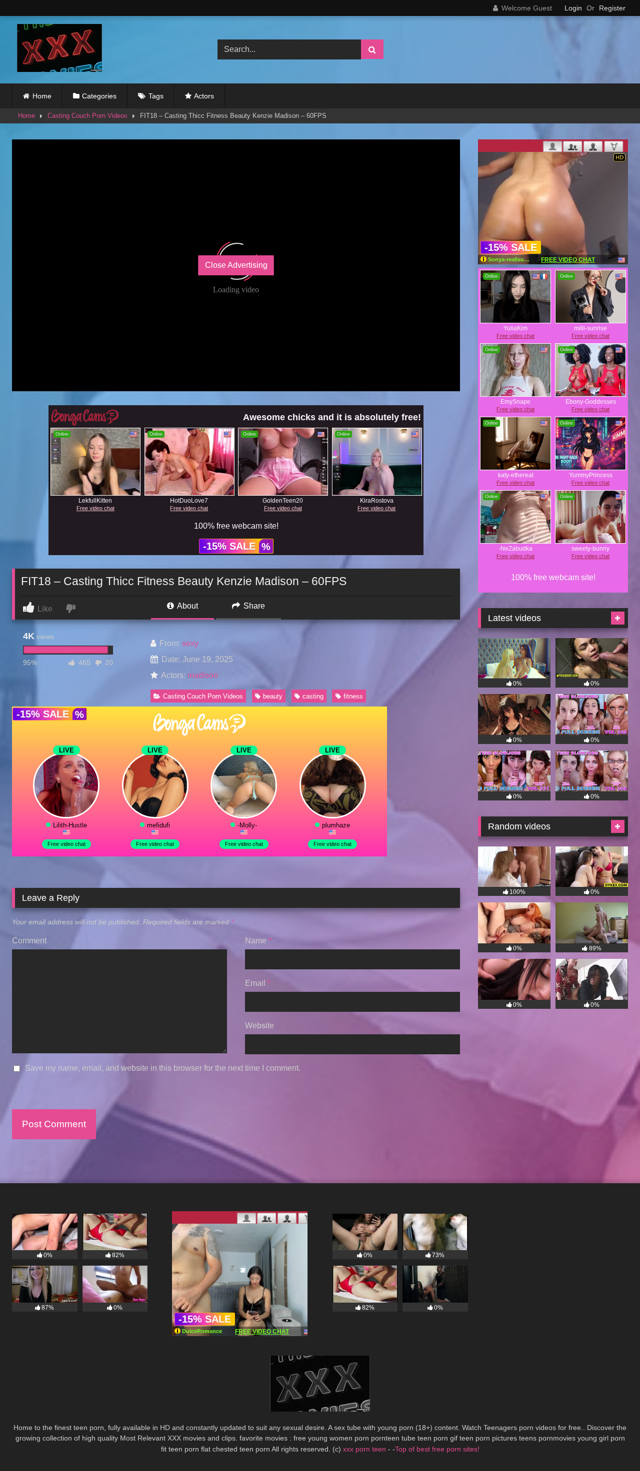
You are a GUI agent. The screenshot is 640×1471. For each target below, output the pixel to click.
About (187, 606)
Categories (99, 96)
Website (259, 1025)
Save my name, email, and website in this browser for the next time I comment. (162, 1068)
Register (612, 8)
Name (258, 940)
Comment (29, 940)
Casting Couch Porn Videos (88, 115)
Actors (204, 96)
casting (313, 696)
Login (573, 8)
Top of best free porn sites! (437, 1449)
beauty (272, 696)
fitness (353, 696)
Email (257, 983)
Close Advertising (236, 265)
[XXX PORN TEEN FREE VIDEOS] (57, 49)
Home (42, 96)
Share (253, 606)
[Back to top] (609, 1441)
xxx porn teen (365, 1449)
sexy (190, 643)
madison (203, 675)
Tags (156, 96)
